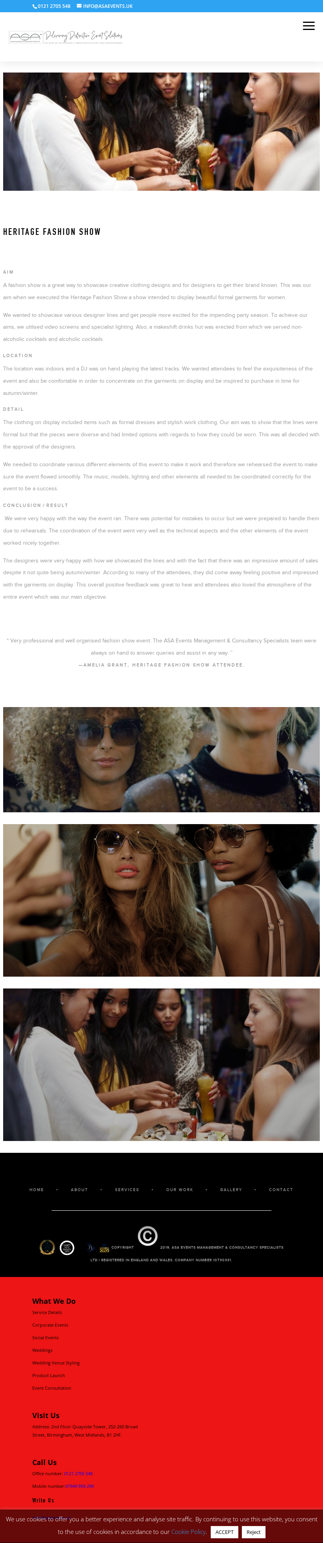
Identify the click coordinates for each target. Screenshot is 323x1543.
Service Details (47, 1312)
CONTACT (281, 1189)
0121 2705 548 (78, 1473)
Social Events (45, 1337)
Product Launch (48, 1375)
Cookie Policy (188, 1532)
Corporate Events (50, 1325)
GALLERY (231, 1189)
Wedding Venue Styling (56, 1363)
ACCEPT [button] (224, 1532)
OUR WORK (179, 1189)
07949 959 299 (79, 1486)
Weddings (42, 1350)
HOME (37, 1189)
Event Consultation (51, 1388)
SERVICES (127, 1189)
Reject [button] (254, 1532)
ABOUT (79, 1189)
